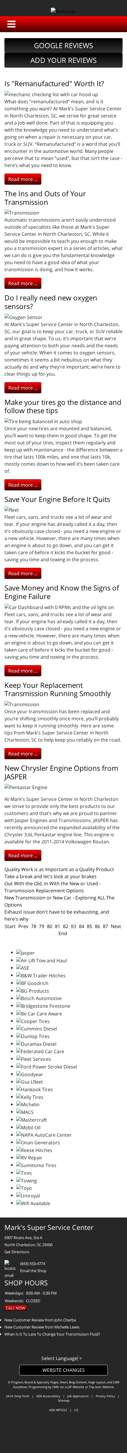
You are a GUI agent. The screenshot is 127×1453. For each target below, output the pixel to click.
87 (105, 926)
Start (10, 926)
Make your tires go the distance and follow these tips (62, 406)
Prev (23, 926)
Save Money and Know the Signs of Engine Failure (61, 592)
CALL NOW (15, 1308)
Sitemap (63, 1400)
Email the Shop (33, 1270)
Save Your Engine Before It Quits (57, 499)
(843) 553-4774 (32, 1263)
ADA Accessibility (48, 1396)
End (62, 933)
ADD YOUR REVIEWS (63, 60)
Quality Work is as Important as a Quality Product (59, 869)
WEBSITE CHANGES (64, 1370)
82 (65, 926)
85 (89, 926)
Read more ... (23, 179)
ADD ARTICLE (58, 1410)
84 (81, 926)
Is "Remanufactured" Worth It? (54, 83)
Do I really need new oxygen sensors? (50, 302)
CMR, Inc (58, 1387)
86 (97, 926)
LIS (76, 1410)
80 (49, 926)
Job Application (78, 1396)
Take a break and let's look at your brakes (50, 876)
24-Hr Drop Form (17, 1396)
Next (116, 926)
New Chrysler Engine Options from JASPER (61, 772)
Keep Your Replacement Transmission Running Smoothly (57, 689)
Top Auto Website (101, 1387)
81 (57, 926)
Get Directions (16, 1251)
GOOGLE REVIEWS (63, 45)
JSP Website (76, 1387)
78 (33, 926)
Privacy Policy (105, 1396)
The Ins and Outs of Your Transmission (45, 198)
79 (41, 926)
